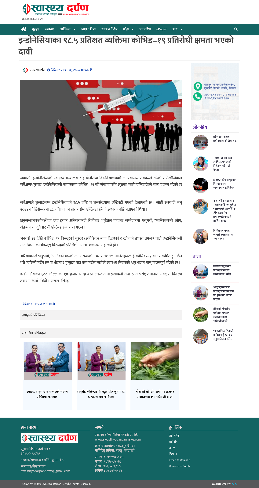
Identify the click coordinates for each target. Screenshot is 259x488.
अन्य (174, 29)
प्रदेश (126, 29)
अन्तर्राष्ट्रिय (145, 29)
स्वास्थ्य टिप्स (88, 29)
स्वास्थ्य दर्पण (37, 70)
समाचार (49, 29)
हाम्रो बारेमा (174, 435)
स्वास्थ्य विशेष (109, 29)
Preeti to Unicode (179, 460)
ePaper (161, 29)
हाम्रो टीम (173, 441)
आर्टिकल (65, 29)
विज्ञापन (173, 454)
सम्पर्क (172, 447)
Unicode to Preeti (179, 466)
